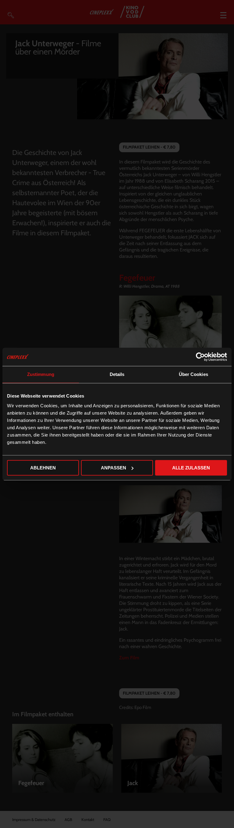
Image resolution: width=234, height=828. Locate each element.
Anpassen (113, 467)
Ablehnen (43, 467)
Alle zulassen (191, 467)
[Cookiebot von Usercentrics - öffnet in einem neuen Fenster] (200, 356)
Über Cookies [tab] (193, 374)
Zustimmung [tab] (40, 374)
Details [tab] (117, 374)
